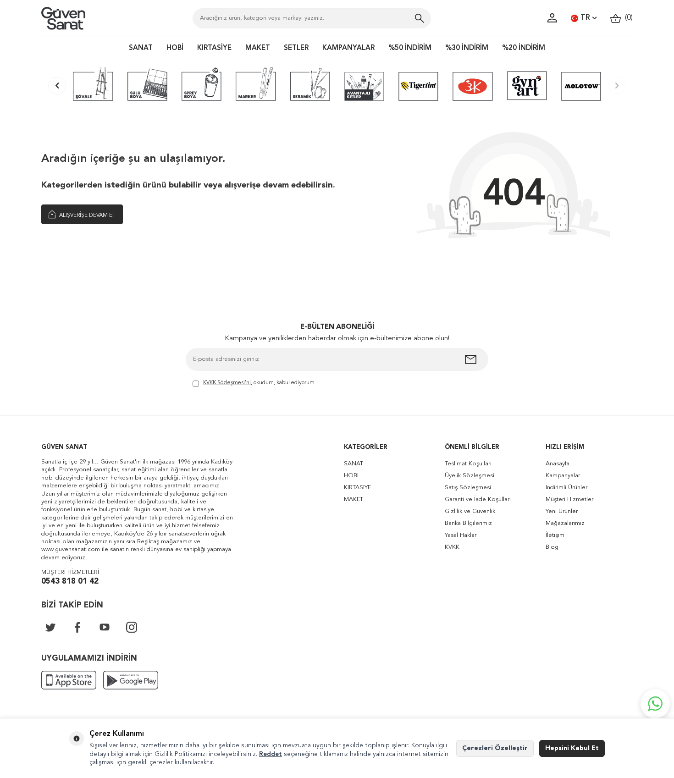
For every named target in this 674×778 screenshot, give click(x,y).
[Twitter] (50, 627)
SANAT (141, 48)
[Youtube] (104, 627)
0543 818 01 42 (70, 581)
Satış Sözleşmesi (468, 488)
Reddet (270, 754)
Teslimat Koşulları (468, 464)
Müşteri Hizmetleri (570, 499)
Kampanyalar (563, 476)
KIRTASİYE (214, 48)
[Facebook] (77, 627)
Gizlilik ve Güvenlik (470, 511)
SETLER (296, 48)
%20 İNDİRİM (523, 48)
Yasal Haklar (460, 535)
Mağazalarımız (565, 523)
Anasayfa (557, 464)
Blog (552, 547)
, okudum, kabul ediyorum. (259, 383)
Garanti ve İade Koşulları (478, 499)
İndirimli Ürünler (566, 488)
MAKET (257, 48)
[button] (57, 85)
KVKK (452, 547)
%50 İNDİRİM (409, 48)
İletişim (555, 535)
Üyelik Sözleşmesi (469, 476)
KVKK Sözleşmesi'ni (227, 383)
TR (585, 18)
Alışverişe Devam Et (87, 215)
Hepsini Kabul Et (572, 748)
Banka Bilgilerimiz (468, 523)
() (627, 18)
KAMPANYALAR (348, 48)
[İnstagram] (131, 627)
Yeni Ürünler (562, 511)
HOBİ (174, 48)
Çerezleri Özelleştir (495, 748)
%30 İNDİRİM (466, 48)
